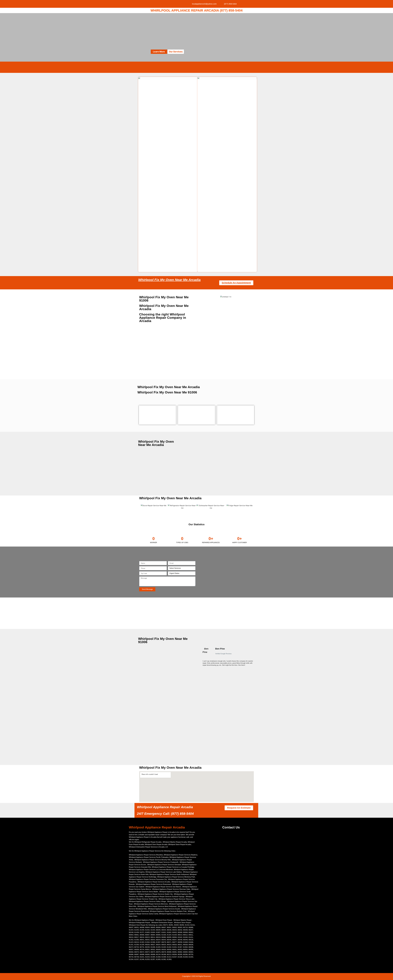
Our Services (176, 51)
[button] (201, 658)
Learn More (159, 51)
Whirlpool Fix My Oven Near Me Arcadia (169, 280)
